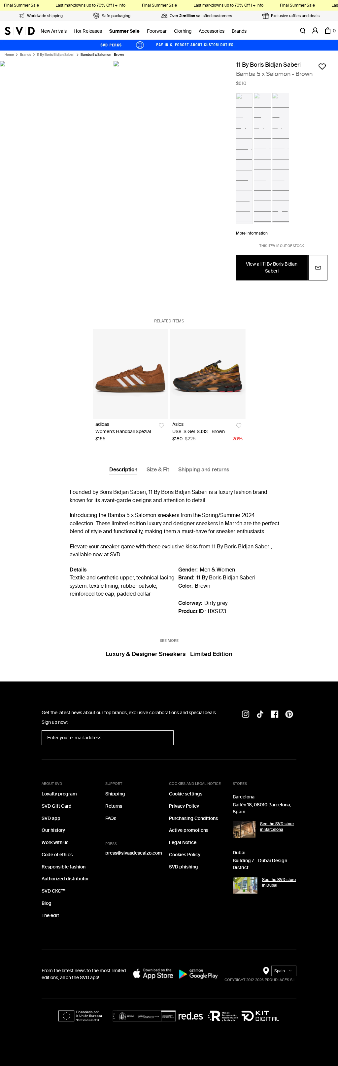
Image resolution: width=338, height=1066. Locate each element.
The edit (50, 915)
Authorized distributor (65, 879)
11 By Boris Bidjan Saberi (56, 55)
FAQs (110, 818)
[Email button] (317, 267)
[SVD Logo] (20, 31)
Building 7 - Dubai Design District (260, 864)
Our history (53, 830)
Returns (113, 806)
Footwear (157, 31)
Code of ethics (57, 855)
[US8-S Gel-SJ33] (207, 374)
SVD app (51, 818)
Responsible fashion (63, 867)
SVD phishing (183, 867)
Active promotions (188, 830)
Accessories (211, 31)
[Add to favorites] (322, 66)
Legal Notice (182, 842)
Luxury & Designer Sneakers (146, 654)
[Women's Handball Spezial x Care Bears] (130, 374)
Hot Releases (88, 31)
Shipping (115, 794)
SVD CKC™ (53, 891)
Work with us (55, 842)
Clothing (182, 31)
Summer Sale (124, 31)
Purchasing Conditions (193, 818)
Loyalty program (59, 794)
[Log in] (315, 31)
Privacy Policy (184, 806)
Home (9, 55)
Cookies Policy (184, 855)
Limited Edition (211, 654)
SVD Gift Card (57, 806)
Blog (46, 903)
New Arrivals (54, 31)
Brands (239, 31)
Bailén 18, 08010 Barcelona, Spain (262, 808)
